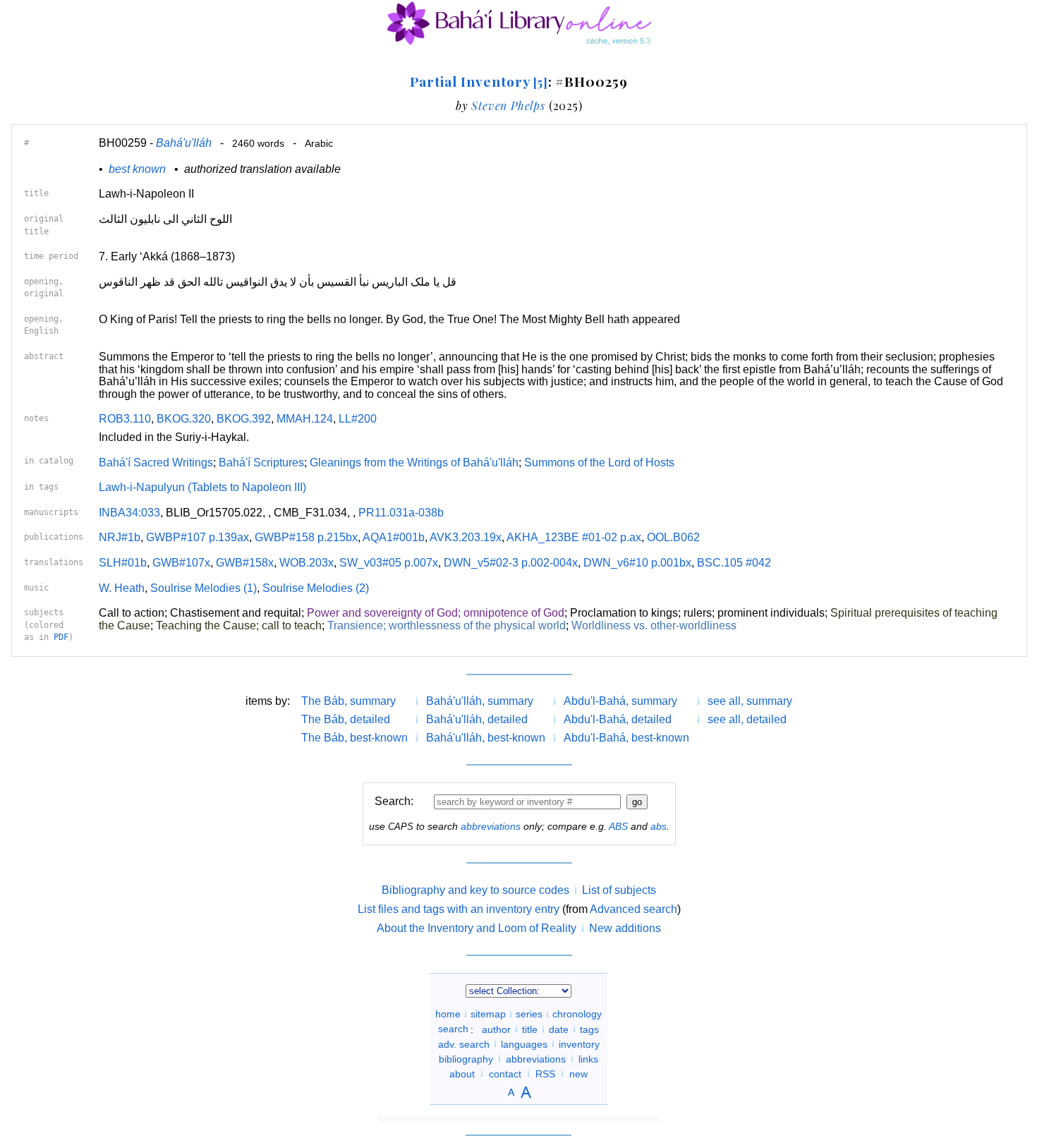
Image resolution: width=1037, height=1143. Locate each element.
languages (524, 1043)
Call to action (131, 613)
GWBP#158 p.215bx (306, 537)
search (453, 1028)
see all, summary (750, 701)
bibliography (466, 1058)
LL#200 (358, 419)
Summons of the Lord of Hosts (599, 462)
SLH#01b (123, 563)
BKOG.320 (184, 419)
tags (589, 1028)
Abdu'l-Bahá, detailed (618, 719)
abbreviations (491, 826)
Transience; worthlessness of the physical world (446, 625)
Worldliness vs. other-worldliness (653, 625)
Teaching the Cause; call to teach (239, 625)
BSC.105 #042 (734, 563)
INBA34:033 (129, 513)
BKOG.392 (244, 419)
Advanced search (633, 909)
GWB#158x (245, 563)
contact (505, 1073)
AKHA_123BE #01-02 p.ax (574, 537)
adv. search (464, 1043)
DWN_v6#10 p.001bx (637, 563)
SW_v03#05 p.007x (388, 563)
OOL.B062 (673, 537)
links (588, 1058)
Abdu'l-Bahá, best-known (626, 738)
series (529, 1014)
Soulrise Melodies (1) (203, 588)
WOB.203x (306, 563)
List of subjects (619, 890)
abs (658, 826)
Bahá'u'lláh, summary (479, 701)
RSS (545, 1073)
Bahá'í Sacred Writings (156, 462)
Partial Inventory (478, 81)
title (530, 1028)
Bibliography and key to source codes (475, 890)
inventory (579, 1043)
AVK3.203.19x (466, 537)
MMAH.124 (305, 419)
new (578, 1073)
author (496, 1028)
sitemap (488, 1014)
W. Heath (122, 588)
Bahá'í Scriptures (261, 462)
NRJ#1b (119, 537)
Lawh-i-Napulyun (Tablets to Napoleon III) (202, 487)
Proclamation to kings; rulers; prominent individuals (697, 613)
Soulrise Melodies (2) (315, 588)
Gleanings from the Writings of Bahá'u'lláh (414, 462)
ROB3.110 (125, 419)
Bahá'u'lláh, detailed (477, 719)
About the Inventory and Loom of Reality (476, 928)
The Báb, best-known (354, 738)
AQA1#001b (394, 537)
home (448, 1014)
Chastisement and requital (235, 613)
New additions (625, 928)
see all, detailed (747, 719)
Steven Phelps (508, 105)
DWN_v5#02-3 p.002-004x (511, 563)
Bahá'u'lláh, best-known (485, 738)
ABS (618, 826)
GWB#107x (181, 563)
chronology (577, 1014)
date (559, 1028)
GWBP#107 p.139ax (197, 537)
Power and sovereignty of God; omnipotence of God (435, 613)
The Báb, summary (348, 701)
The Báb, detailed (345, 719)
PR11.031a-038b (401, 513)
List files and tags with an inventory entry (458, 909)
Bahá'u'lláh (184, 143)
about (462, 1073)
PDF (61, 637)
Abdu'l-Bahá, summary (620, 701)
